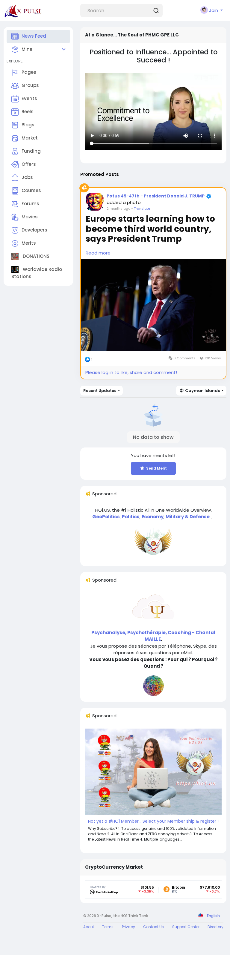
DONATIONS (35, 256)
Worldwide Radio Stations (36, 273)
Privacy (128, 926)
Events (29, 98)
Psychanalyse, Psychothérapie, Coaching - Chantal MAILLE (153, 636)
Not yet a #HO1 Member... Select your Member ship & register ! (153, 821)
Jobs (27, 177)
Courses (31, 190)
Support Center (185, 926)
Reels (28, 111)
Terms (108, 926)
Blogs (28, 125)
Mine (27, 49)
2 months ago (118, 208)
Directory (215, 926)
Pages (29, 72)
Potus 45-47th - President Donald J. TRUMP (156, 196)
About (88, 926)
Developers (34, 230)
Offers (29, 164)
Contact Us (153, 926)
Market (30, 138)
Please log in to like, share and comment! (131, 372)
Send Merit (156, 468)
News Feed (34, 36)
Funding (31, 151)
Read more (98, 253)
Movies (30, 217)
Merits (29, 243)
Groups (30, 85)
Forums (30, 203)
